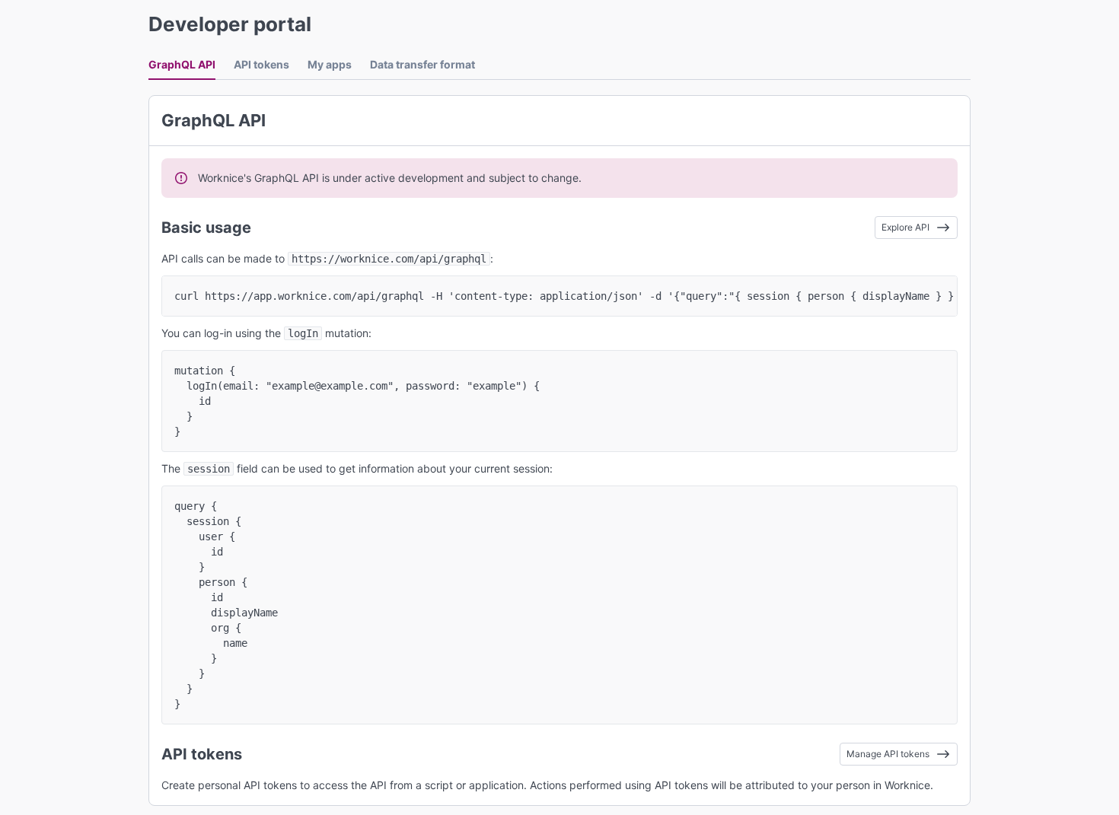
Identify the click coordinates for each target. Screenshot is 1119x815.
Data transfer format (422, 64)
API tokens (261, 64)
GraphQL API (181, 64)
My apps (330, 64)
